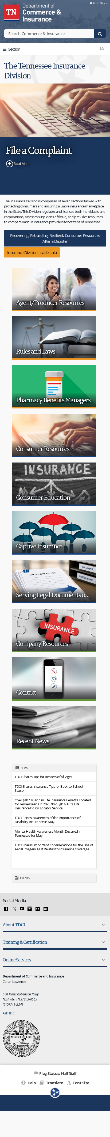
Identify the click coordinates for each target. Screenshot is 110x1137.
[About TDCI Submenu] (102, 925)
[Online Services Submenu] (102, 960)
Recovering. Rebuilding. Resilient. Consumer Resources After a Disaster (55, 238)
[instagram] (30, 909)
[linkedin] (46, 909)
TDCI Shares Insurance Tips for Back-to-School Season (49, 788)
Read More (21, 163)
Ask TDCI (9, 1013)
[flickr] (38, 909)
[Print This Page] (102, 48)
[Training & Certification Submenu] (102, 942)
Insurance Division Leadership (32, 252)
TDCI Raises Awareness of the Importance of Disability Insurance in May (47, 819)
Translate (54, 1083)
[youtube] (22, 909)
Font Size (80, 1083)
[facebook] (6, 909)
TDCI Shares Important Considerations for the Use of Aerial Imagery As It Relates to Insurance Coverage (54, 847)
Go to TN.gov (100, 3)
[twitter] (14, 909)
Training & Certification (25, 942)
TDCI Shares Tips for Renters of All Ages (43, 776)
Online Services (17, 959)
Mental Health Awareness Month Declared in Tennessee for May (48, 833)
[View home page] (12, 12)
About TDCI (14, 924)
